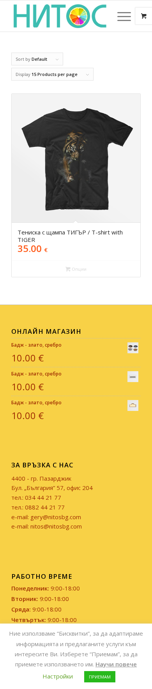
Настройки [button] (57, 676)
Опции (79, 269)
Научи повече (116, 664)
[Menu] (120, 16)
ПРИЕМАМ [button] (100, 677)
